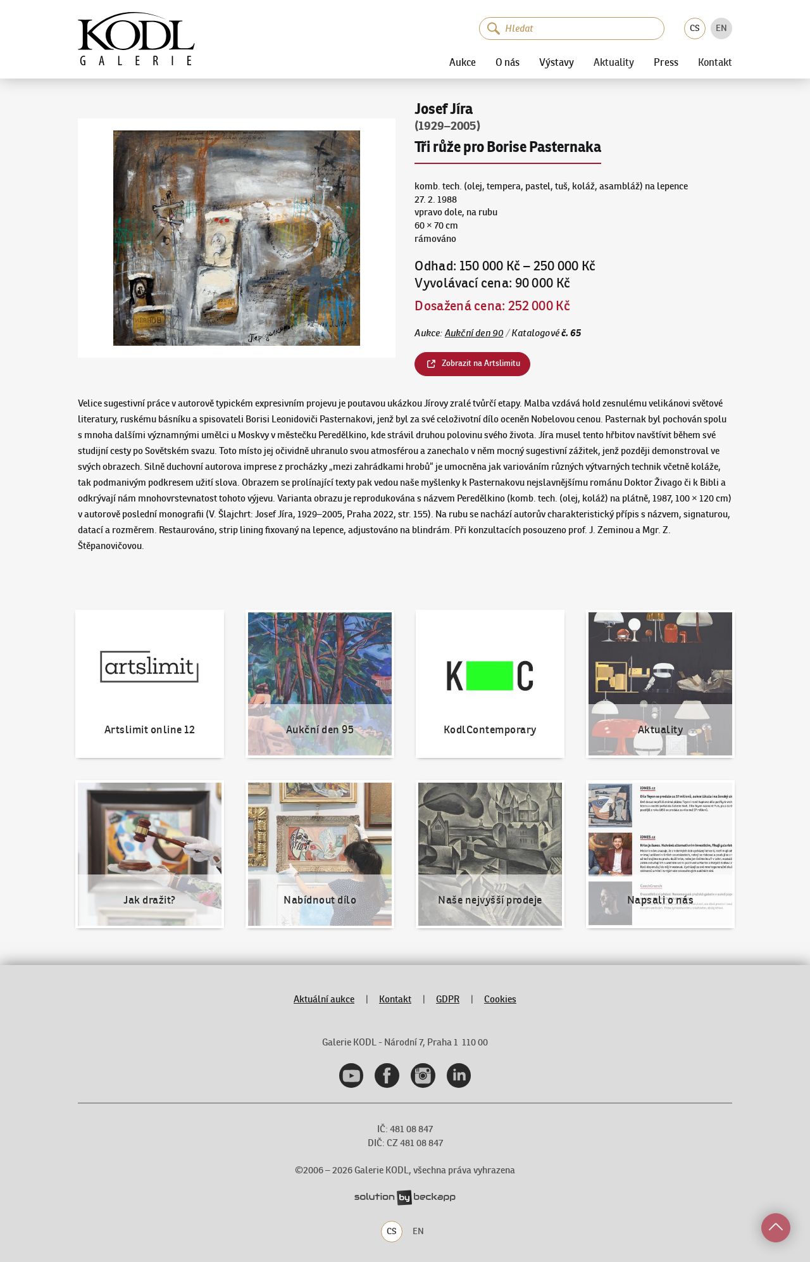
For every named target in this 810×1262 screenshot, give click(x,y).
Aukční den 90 (474, 333)
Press (666, 62)
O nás (507, 62)
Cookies (500, 999)
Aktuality (614, 62)
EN (721, 28)
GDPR (447, 999)
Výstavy (556, 62)
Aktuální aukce (324, 999)
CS (695, 28)
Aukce (462, 62)
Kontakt (715, 62)
